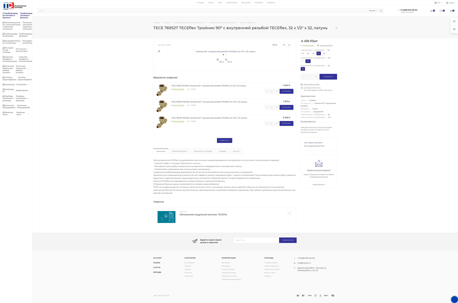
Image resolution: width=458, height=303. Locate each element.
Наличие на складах (203, 151)
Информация (229, 258)
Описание (160, 151)
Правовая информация (231, 279)
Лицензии (189, 276)
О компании (190, 263)
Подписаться (288, 240)
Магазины (226, 263)
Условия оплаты (228, 269)
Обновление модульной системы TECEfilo (203, 214)
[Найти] (381, 10)
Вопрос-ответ (269, 273)
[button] (223, 55)
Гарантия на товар (229, 276)
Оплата (236, 151)
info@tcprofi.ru (304, 263)
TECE (274, 45)
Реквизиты (226, 266)
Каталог (157, 258)
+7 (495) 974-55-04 (408, 10)
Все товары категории (313, 143)
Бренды (157, 272)
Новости (188, 266)
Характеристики (179, 151)
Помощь (268, 258)
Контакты (188, 273)
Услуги (157, 267)
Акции (156, 263)
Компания (190, 258)
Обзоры (267, 276)
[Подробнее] (289, 213)
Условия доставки (229, 273)
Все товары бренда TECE (314, 146)
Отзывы (222, 151)
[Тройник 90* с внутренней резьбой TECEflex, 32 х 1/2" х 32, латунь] (224, 51)
